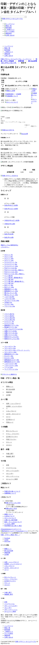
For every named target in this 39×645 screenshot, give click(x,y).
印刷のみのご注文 (11, 508)
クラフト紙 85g (9, 316)
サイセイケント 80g (10, 264)
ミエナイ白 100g (9, 298)
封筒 (7, 465)
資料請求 (7, 54)
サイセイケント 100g (11, 266)
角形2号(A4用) (9, 237)
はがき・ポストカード (13, 414)
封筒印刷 (21, 61)
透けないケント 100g (11, 295)
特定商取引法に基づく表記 (13, 525)
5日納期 (18, 94)
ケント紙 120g (8, 283)
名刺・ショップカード (13, 403)
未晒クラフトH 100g (10, 333)
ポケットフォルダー (12, 470)
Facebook (7, 538)
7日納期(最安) (9, 94)
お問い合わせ (8, 55)
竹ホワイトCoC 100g (11, 272)
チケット (9, 442)
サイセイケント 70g (10, 262)
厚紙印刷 (9, 392)
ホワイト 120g (8, 260)
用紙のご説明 (10, 90)
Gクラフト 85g (9, 323)
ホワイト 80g (8, 256)
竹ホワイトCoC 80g (10, 268)
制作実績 (7, 50)
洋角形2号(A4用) (9, 224)
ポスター (9, 445)
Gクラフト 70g (9, 321)
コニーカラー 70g (10, 346)
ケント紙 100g (8, 279)
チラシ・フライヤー (12, 434)
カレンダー (9, 473)
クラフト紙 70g (9, 314)
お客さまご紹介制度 (10, 520)
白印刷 (8, 395)
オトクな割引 (8, 633)
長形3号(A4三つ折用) (11, 209)
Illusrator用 (24, 134)
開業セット (9, 386)
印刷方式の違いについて (12, 491)
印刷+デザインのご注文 (13, 503)
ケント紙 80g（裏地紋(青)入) (13, 277)
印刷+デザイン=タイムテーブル (25, 641)
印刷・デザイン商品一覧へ (10, 535)
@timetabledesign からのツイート (11, 529)
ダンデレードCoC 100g (11, 300)
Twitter (6, 539)
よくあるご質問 (9, 524)
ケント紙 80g (8, 276)
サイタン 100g (8, 304)
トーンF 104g (8, 367)
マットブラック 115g (11, 369)
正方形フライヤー (12, 436)
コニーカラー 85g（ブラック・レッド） (17, 350)
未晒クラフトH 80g (10, 331)
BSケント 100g (9, 287)
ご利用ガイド (8, 52)
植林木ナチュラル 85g (11, 337)
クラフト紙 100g (9, 318)
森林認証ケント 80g (10, 289)
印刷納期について (12, 96)
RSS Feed (7, 541)
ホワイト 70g (8, 255)
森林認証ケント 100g (11, 291)
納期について (8, 514)
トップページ (8, 46)
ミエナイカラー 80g (10, 363)
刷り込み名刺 (10, 389)
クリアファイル (11, 468)
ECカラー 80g (8, 356)
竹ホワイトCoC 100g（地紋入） (14, 274)
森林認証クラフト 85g (11, 325)
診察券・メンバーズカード (14, 407)
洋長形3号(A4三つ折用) (11, 220)
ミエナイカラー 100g (11, 365)
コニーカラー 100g (10, 352)
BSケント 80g (8, 285)
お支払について (9, 516)
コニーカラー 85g (10, 348)
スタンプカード (11, 411)
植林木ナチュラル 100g (11, 338)
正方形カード (10, 419)
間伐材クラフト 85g (10, 327)
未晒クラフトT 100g (10, 335)
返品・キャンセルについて (13, 522)
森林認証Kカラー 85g (11, 354)
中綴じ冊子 (9, 453)
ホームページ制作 (12, 479)
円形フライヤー (11, 439)
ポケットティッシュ (12, 476)
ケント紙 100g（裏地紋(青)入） (14, 281)
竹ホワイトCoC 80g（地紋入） (14, 270)
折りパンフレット (12, 431)
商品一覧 (7, 48)
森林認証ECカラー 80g (11, 360)
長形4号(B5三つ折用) (11, 205)
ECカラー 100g (9, 358)
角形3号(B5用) (9, 234)
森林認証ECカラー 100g (12, 361)
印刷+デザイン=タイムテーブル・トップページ (16, 59)
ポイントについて (12, 102)
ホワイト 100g (8, 258)
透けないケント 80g (10, 293)
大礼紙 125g (8, 302)
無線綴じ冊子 (10, 456)
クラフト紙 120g (9, 319)
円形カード (9, 422)
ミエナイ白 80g (9, 297)
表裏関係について (10, 493)
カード (8, 416)
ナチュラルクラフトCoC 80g (13, 329)
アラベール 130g (9, 306)
